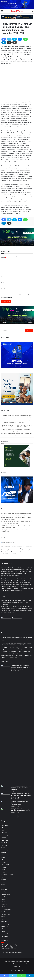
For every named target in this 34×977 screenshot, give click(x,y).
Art (3, 830)
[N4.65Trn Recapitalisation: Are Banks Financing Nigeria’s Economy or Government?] (5, 788)
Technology (5, 926)
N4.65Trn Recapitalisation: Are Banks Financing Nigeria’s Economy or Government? (21, 787)
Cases (3, 847)
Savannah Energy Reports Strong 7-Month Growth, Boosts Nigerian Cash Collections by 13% (21, 795)
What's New (5, 936)
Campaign (4, 845)
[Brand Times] (17, 11)
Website (3, 288)
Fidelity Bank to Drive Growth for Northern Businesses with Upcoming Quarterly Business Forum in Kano (21, 667)
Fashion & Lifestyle (7, 864)
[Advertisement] (17, 83)
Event (3, 857)
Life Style (4, 892)
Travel (3, 929)
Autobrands (5, 832)
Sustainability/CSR (6, 924)
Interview (4, 887)
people (4, 906)
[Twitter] (9, 39)
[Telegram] (3, 42)
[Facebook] (3, 39)
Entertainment (5, 855)
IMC (3, 877)
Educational (5, 850)
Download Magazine (26, 963)
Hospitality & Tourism (7, 874)
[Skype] (14, 39)
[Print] (14, 42)
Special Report (6, 914)
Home (4, 963)
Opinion (4, 901)
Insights (4, 884)
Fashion (4, 860)
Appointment (5, 825)
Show (3, 911)
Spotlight (4, 921)
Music (3, 899)
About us (10, 963)
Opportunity (5, 904)
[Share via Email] (9, 42)
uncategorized (5, 933)
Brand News (5, 840)
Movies (4, 896)
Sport (3, 916)
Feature (4, 867)
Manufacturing (6, 894)
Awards (4, 837)
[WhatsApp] (25, 39)
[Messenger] (20, 39)
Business (4, 842)
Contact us (17, 966)
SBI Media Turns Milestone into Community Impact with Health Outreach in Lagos (19, 803)
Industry (4, 879)
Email (3, 282)
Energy (4, 852)
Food (3, 869)
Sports (3, 919)
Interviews (4, 889)
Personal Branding (6, 909)
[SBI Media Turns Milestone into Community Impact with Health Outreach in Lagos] (5, 804)
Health (3, 872)
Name (3, 277)
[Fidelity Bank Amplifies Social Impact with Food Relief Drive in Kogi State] (5, 811)
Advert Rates (16, 963)
